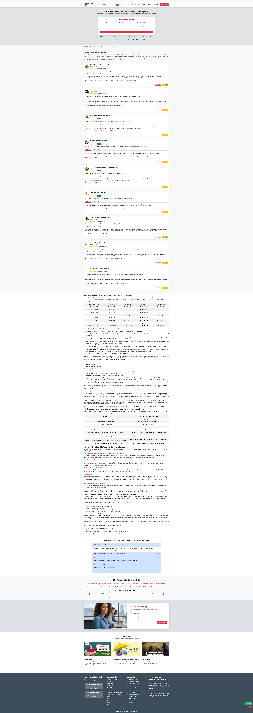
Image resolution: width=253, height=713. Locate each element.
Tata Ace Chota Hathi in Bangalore (155, 593)
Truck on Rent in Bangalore (92, 597)
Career (109, 696)
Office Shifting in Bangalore (106, 597)
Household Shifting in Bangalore (104, 593)
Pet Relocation (132, 692)
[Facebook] (84, 680)
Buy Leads (149, 4)
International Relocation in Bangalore (159, 597)
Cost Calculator (164, 4)
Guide (108, 700)
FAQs (108, 698)
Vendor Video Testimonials (114, 694)
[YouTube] (94, 680)
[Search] (117, 5)
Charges (144, 4)
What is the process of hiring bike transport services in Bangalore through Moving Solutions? (116, 560)
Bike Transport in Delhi (93, 583)
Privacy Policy (110, 681)
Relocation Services (134, 679)
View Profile (158, 84)
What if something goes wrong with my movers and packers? (109, 564)
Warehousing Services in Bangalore (121, 593)
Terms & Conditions (112, 679)
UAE (130, 700)
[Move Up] (250, 707)
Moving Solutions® (123, 711)
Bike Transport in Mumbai (106, 583)
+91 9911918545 (155, 701)
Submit (126, 32)
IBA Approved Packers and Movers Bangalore (139, 597)
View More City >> (162, 586)
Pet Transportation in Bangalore (139, 593)
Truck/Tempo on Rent (134, 694)
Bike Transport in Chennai (119, 583)
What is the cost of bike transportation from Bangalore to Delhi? (110, 544)
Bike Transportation (134, 683)
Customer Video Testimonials (114, 692)
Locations (156, 4)
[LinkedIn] (91, 680)
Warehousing (132, 686)
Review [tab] (93, 73)
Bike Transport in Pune (160, 583)
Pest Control (132, 698)
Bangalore (92, 593)
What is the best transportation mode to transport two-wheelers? (110, 553)
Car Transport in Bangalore (120, 597)
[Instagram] (89, 680)
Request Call (162, 622)
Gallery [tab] (99, 73)
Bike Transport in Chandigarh (149, 586)
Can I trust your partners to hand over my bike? (106, 557)
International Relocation (135, 688)
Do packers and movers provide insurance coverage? (107, 571)
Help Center (110, 683)
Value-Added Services (134, 690)
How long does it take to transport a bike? (105, 567)
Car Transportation (134, 681)
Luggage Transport (134, 696)
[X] (86, 680)
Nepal (130, 702)
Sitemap (109, 704)
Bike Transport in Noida (120, 586)
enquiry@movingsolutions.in (158, 699)
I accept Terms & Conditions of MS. (137, 39)
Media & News (111, 686)
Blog (108, 702)
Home (132, 4)
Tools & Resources (112, 688)
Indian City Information (113, 690)
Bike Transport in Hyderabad (93, 586)
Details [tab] (87, 73)
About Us (137, 4)
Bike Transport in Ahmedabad (134, 586)
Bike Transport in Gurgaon (107, 586)
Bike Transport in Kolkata (132, 583)
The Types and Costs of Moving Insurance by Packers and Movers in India (126, 658)
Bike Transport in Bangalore (147, 583)
